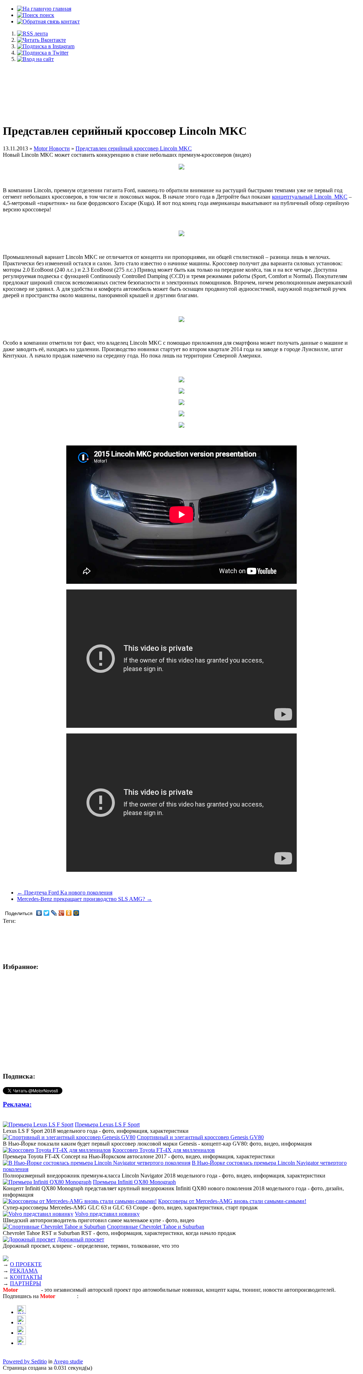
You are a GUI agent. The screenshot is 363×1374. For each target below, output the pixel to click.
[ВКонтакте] (39, 913)
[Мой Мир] (76, 913)
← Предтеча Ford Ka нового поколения (64, 893)
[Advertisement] (181, 89)
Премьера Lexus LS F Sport (107, 1124)
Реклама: (17, 1104)
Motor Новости (52, 148)
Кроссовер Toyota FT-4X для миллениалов (163, 1150)
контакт (70, 21)
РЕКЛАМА (24, 1271)
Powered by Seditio (25, 1361)
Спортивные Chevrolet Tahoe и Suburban (155, 1227)
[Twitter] (46, 913)
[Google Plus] (61, 913)
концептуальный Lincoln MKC (309, 197)
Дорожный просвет (80, 1239)
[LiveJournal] (54, 913)
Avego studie (68, 1361)
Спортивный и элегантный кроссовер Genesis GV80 (200, 1137)
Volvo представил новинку (107, 1214)
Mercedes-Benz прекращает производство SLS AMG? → (84, 899)
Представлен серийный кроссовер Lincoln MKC (134, 148)
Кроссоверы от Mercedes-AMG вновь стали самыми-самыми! (232, 1201)
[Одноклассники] (69, 913)
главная (61, 9)
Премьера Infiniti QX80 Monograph (134, 1182)
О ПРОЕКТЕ (26, 1264)
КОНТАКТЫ (26, 1277)
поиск (46, 15)
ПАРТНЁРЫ (25, 1283)
